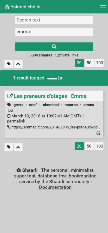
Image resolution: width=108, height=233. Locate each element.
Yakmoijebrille (24, 7)
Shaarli (30, 170)
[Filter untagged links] (8, 64)
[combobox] (54, 31)
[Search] (54, 46)
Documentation (55, 187)
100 (99, 62)
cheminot (51, 104)
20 (79, 62)
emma (52, 78)
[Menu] (103, 8)
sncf (33, 104)
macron (71, 104)
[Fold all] (18, 64)
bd (10, 110)
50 (89, 62)
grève (18, 104)
